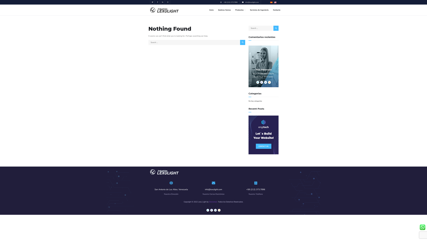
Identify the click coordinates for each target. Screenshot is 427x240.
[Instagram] (167, 2)
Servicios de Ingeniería (259, 10)
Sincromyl (213, 202)
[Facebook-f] (157, 2)
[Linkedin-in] (162, 2)
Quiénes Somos (224, 10)
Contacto (276, 10)
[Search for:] (196, 42)
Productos (239, 10)
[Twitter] (152, 2)
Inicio (211, 10)
